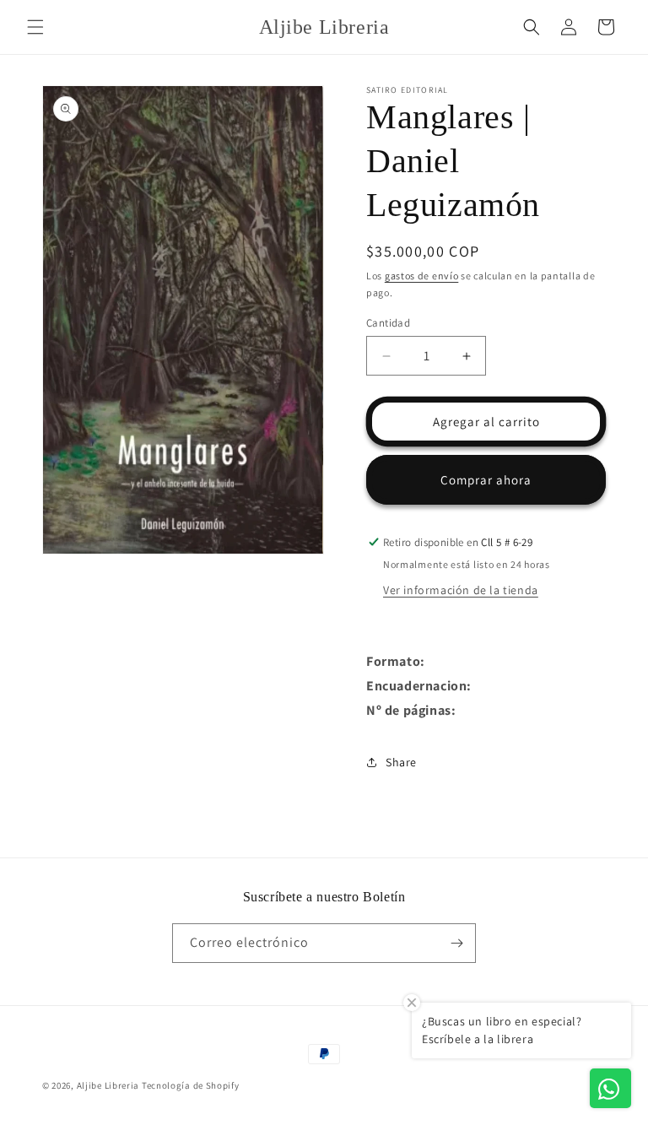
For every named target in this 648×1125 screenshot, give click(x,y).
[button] (35, 27)
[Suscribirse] (456, 943)
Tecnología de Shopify (191, 1085)
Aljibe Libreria (108, 1085)
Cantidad (388, 323)
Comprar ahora (486, 480)
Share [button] (401, 762)
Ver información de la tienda (460, 590)
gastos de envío (422, 275)
